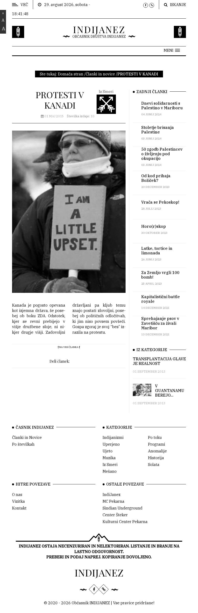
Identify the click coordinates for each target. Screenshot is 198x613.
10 (80, 116)
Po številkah (23, 444)
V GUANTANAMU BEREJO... (169, 391)
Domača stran (70, 74)
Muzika (109, 457)
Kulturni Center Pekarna (125, 521)
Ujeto (108, 451)
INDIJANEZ (99, 29)
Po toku (155, 437)
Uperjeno (111, 444)
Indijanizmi (113, 437)
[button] (171, 50)
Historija (156, 457)
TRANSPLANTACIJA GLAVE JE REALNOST (159, 361)
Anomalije (157, 451)
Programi (156, 444)
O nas (17, 494)
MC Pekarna (113, 501)
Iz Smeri (110, 464)
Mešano (110, 471)
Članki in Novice (27, 437)
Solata (153, 464)
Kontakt (19, 508)
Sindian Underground (122, 508)
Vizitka (18, 501)
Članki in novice (100, 74)
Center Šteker (115, 514)
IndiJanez (111, 494)
